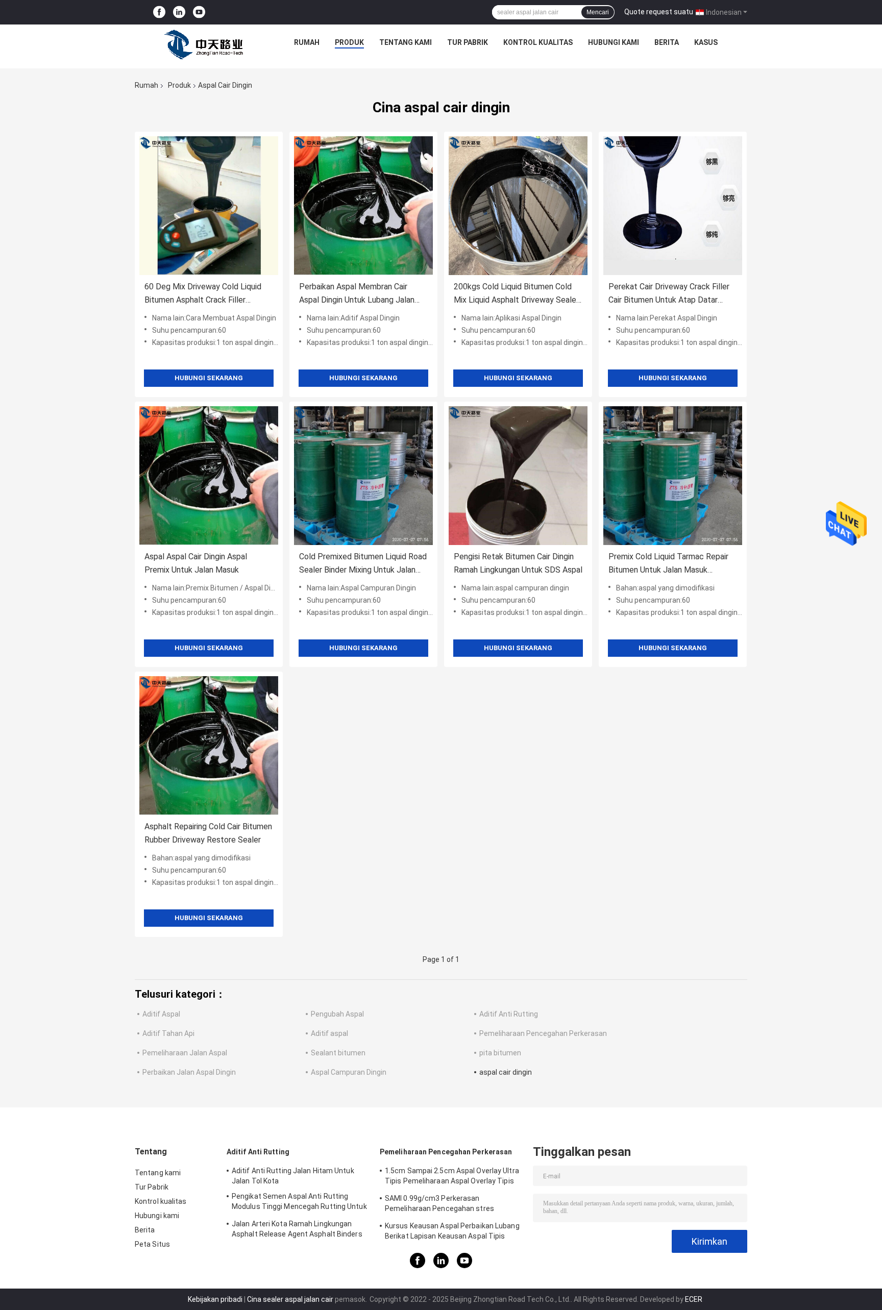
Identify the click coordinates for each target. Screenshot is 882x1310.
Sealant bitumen (338, 1053)
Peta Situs (152, 1244)
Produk (349, 42)
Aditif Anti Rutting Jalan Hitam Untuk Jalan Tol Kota (293, 1176)
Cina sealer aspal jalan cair (290, 1299)
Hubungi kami (613, 42)
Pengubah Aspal (337, 1014)
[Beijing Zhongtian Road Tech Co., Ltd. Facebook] (159, 12)
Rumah (307, 42)
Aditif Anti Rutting (508, 1014)
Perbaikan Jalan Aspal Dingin (189, 1072)
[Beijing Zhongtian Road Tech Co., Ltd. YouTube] (199, 12)
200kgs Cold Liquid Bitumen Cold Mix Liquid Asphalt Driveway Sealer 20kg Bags (516, 294)
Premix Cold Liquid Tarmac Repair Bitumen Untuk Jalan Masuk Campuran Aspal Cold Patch (668, 564)
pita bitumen (500, 1053)
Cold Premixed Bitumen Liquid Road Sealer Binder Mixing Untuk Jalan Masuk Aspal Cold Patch (363, 564)
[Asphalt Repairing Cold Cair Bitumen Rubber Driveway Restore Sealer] (208, 745)
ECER (693, 1299)
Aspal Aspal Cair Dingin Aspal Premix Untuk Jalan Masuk (195, 563)
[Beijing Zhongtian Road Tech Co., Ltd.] (206, 45)
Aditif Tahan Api (168, 1033)
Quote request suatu (658, 12)
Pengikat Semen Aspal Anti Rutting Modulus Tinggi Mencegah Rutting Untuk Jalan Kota (299, 1203)
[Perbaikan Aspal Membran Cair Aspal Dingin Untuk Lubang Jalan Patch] (363, 205)
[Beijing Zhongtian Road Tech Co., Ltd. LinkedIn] (179, 12)
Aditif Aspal (161, 1014)
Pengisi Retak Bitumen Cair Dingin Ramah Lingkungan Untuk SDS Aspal (518, 563)
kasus (706, 42)
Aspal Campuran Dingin (348, 1072)
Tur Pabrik (467, 42)
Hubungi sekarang (209, 378)
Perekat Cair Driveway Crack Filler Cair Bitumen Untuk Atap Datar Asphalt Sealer (668, 294)
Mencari (597, 12)
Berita (666, 42)
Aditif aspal (329, 1033)
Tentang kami (405, 42)
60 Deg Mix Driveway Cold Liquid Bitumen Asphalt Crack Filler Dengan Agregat (202, 294)
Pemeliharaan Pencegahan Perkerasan (543, 1033)
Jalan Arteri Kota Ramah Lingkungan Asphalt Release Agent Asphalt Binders (297, 1229)
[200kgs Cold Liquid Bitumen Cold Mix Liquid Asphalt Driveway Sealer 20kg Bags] (518, 205)
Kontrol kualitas (538, 42)
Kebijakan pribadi (215, 1299)
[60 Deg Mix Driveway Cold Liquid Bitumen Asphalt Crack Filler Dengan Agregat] (208, 205)
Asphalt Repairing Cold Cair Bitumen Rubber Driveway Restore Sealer (208, 833)
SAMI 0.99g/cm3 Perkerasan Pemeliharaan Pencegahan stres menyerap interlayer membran (439, 1205)
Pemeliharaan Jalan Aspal (184, 1053)
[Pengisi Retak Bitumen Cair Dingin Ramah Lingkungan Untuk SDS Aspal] (518, 475)
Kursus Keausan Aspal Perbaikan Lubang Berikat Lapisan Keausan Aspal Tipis (452, 1231)
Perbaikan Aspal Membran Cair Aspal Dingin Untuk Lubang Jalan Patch (356, 294)
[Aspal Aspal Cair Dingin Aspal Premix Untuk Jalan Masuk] (208, 475)
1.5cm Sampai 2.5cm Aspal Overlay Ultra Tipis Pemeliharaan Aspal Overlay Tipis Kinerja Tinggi (452, 1177)
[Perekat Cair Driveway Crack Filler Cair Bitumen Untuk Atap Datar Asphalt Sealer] (672, 205)
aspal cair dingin (505, 1072)
